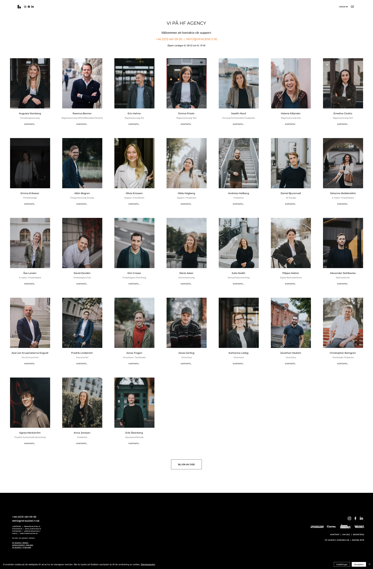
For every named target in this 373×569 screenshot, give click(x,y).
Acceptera (359, 564)
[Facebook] (28, 6)
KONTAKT (335, 534)
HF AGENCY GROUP (27, 538)
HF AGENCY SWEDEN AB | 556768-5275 (344, 540)
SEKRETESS (358, 534)
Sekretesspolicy (148, 564)
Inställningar (342, 564)
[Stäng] (369, 564)
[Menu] (352, 6)
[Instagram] (25, 6)
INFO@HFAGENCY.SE (201, 39)
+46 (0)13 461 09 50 (169, 39)
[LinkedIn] (32, 6)
